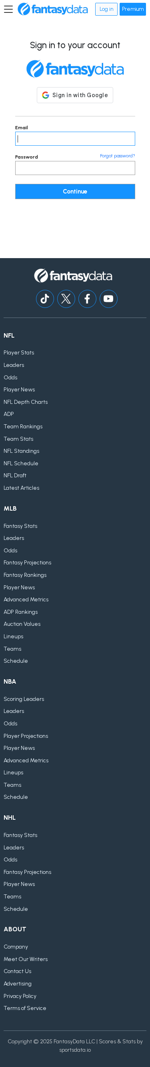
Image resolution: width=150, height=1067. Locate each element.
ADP (9, 414)
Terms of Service (25, 1008)
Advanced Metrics (26, 599)
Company (16, 946)
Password (26, 157)
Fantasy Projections (27, 562)
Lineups (13, 636)
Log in (106, 9)
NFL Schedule (21, 463)
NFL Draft (15, 475)
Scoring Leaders (24, 699)
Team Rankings (23, 426)
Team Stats (18, 439)
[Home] (53, 9)
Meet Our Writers (26, 959)
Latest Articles (21, 488)
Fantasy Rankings (25, 575)
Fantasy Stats (20, 526)
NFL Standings (21, 451)
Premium (133, 9)
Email (21, 127)
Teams (12, 648)
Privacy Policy (20, 996)
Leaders (14, 365)
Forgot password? (117, 156)
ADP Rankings (21, 612)
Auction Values (22, 624)
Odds (10, 377)
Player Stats (19, 352)
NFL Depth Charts (26, 402)
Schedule (16, 661)
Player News (19, 389)
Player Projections (26, 736)
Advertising (18, 983)
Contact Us (17, 971)
